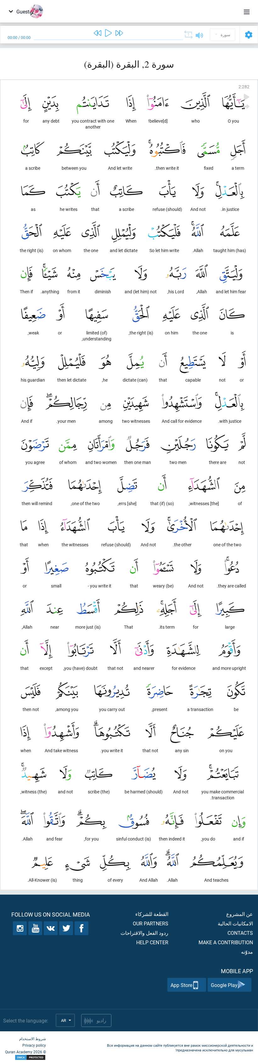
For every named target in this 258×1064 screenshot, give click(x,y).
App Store (181, 985)
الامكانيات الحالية (235, 923)
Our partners (150, 923)
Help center (152, 942)
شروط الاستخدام (32, 1038)
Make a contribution (226, 942)
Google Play (224, 985)
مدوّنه (247, 951)
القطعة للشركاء (151, 914)
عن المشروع (239, 914)
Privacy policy (34, 1045)
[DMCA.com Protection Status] (25, 1057)
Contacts (240, 932)
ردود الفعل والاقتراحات (144, 932)
